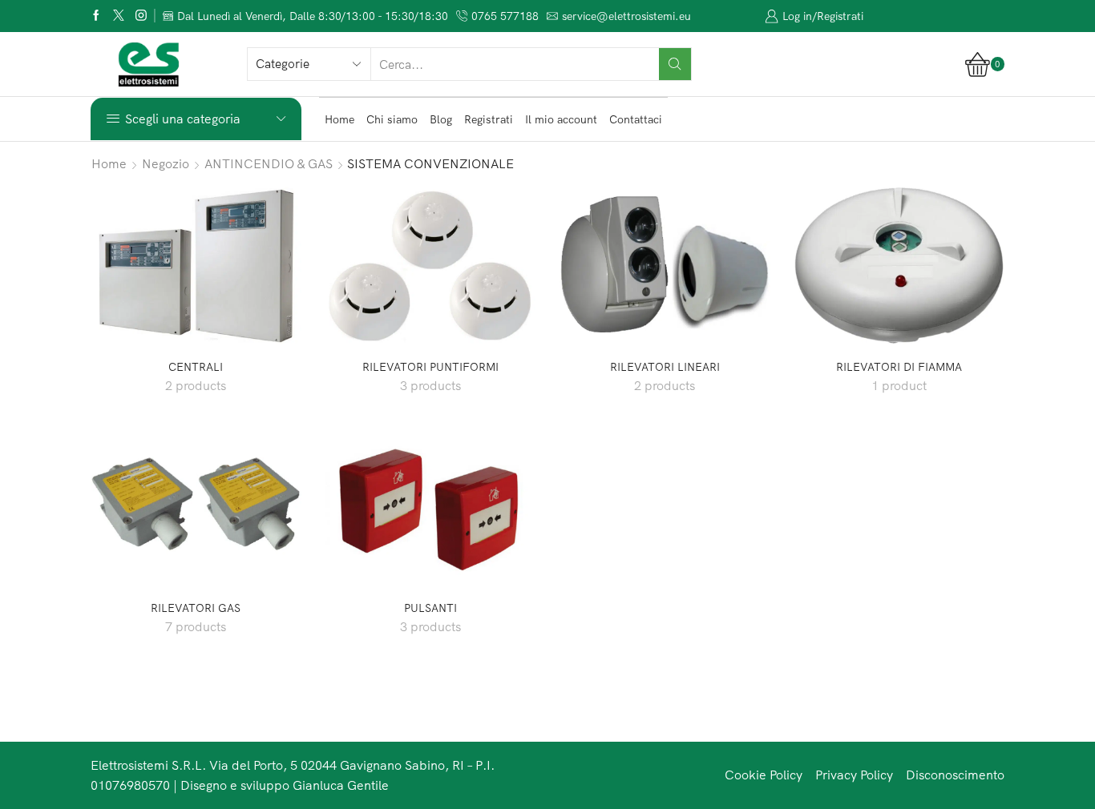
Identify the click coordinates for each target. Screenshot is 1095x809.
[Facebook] (96, 16)
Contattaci (635, 119)
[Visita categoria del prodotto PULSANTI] (430, 507)
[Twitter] (118, 16)
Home (339, 119)
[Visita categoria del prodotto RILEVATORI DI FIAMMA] (899, 265)
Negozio (165, 163)
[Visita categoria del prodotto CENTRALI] (196, 265)
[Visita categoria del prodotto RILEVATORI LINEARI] (665, 265)
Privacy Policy (854, 775)
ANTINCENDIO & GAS (268, 163)
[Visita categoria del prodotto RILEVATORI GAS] (196, 507)
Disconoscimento (955, 775)
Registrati (488, 119)
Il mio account (561, 119)
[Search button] (675, 64)
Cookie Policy (763, 775)
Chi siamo (392, 119)
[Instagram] (141, 16)
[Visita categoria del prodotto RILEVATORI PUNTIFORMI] (430, 265)
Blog (441, 119)
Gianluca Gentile (341, 785)
